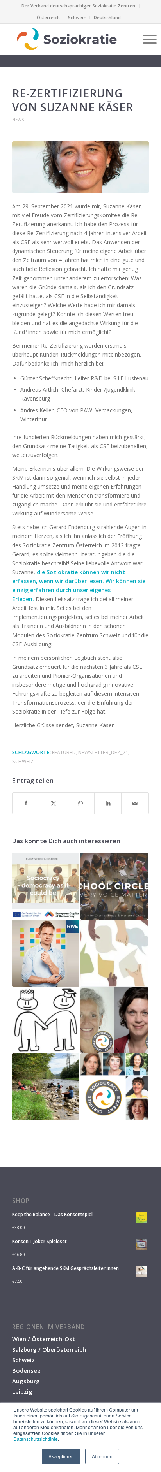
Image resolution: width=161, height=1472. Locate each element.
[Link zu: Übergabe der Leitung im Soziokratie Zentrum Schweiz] (45, 1086)
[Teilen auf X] (53, 803)
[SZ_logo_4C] (67, 39)
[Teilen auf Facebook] (26, 803)
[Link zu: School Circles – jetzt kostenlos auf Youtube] (114, 886)
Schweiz (77, 17)
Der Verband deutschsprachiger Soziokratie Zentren (78, 6)
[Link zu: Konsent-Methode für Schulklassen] (114, 953)
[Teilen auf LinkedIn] (108, 803)
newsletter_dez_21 (103, 752)
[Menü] (146, 39)
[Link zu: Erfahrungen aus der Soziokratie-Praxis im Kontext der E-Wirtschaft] (45, 953)
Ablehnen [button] (102, 1456)
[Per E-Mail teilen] (135, 803)
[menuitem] (79, 6)
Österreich (48, 17)
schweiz (23, 761)
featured (64, 752)
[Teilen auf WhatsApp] (80, 803)
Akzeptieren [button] (61, 1456)
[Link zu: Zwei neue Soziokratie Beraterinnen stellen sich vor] (114, 1020)
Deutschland (107, 17)
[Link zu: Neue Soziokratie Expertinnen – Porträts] (114, 1086)
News (18, 119)
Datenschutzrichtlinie (35, 1438)
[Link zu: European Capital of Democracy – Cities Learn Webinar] (45, 886)
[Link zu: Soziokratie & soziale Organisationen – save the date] (45, 1020)
